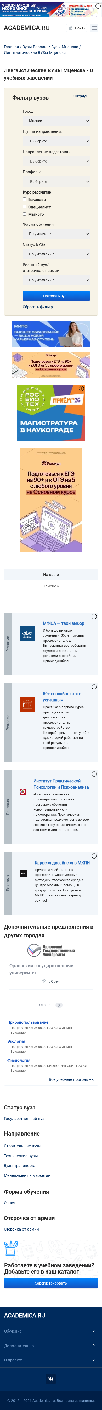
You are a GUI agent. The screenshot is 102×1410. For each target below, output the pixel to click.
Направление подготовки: (47, 151)
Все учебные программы (72, 1079)
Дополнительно (19, 1345)
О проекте (13, 1360)
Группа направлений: (42, 131)
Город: (29, 111)
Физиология (18, 1060)
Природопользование (27, 1022)
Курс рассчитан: (38, 192)
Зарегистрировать (51, 1283)
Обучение (13, 1331)
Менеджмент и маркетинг (28, 1175)
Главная (11, 47)
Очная (9, 1203)
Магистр (36, 214)
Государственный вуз (24, 1118)
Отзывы (49, 1005)
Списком (51, 586)
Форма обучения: (39, 224)
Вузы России (34, 47)
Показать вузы (56, 296)
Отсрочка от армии (21, 1229)
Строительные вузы (22, 1146)
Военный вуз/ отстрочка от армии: (41, 267)
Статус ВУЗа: (34, 244)
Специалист (39, 207)
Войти (80, 28)
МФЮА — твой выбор (63, 623)
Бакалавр (37, 199)
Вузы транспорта (19, 1165)
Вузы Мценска (64, 47)
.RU (27, 28)
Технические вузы (21, 1156)
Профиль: (32, 172)
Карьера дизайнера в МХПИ (62, 862)
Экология (16, 1041)
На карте (51, 574)
